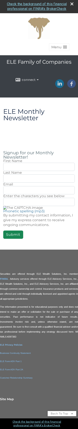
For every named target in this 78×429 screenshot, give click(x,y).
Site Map (7, 399)
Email (8, 184)
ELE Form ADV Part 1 (11, 361)
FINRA (4, 278)
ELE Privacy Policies (11, 344)
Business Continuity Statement (15, 353)
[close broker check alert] (72, 4)
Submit (13, 234)
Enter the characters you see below (34, 196)
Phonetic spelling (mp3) (24, 211)
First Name (12, 161)
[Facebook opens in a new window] (71, 86)
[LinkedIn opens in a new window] (59, 86)
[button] (59, 47)
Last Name (12, 172)
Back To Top (60, 413)
